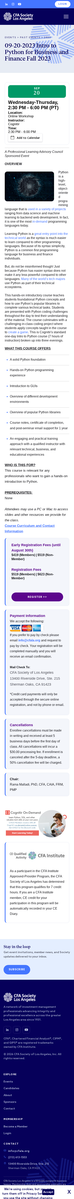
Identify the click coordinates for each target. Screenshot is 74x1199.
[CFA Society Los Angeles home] (18, 16)
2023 (47, 37)
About (8, 1095)
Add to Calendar (28, 138)
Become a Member (16, 1126)
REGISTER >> (37, 597)
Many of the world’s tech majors (43, 279)
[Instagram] (13, 4)
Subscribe (17, 969)
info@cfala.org (29, 640)
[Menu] (66, 16)
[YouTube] (19, 4)
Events (10, 37)
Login (62, 4)
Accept (48, 1192)
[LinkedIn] (6, 4)
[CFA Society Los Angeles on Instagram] (17, 1030)
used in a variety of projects (47, 209)
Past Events (30, 37)
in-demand (39, 221)
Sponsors (10, 1102)
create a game (18, 332)
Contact (9, 1108)
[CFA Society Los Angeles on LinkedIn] (7, 1030)
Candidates (11, 1088)
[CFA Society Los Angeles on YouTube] (26, 1030)
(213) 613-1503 (17, 1157)
